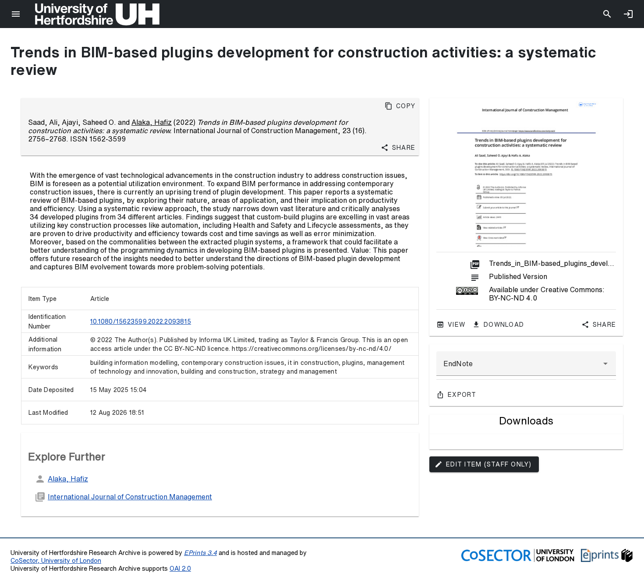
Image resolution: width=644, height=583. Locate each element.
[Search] (607, 14)
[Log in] (628, 14)
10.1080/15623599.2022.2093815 (140, 321)
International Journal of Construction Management (130, 496)
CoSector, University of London (56, 560)
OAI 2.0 (180, 568)
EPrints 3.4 (200, 552)
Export (462, 395)
